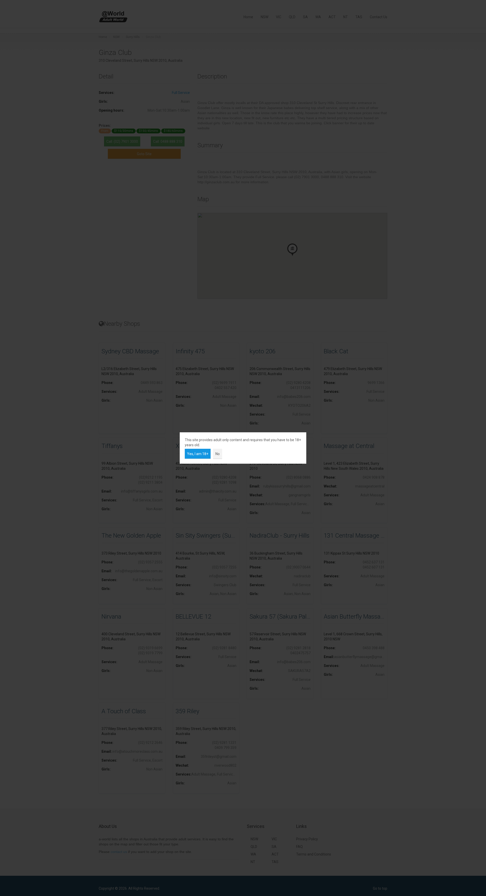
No (217, 454)
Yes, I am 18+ (197, 454)
